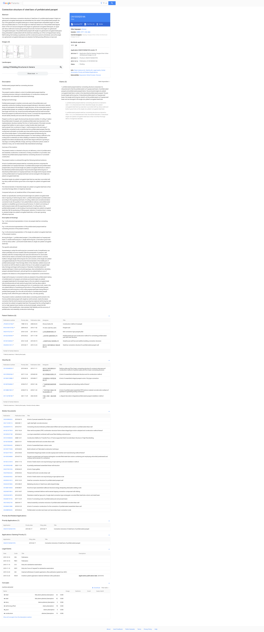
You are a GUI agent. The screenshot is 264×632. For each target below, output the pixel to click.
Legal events (97, 70)
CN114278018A (8, 396)
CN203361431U (8, 345)
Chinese (84, 29)
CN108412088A (8, 378)
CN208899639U (8, 510)
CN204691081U (8, 491)
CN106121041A (8, 462)
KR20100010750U (8, 327)
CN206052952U (8, 476)
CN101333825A (8, 438)
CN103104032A (8, 341)
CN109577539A (8, 449)
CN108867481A (8, 390)
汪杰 (85, 32)
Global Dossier (90, 75)
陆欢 (89, 32)
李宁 (82, 32)
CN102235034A (8, 335)
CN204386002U (8, 419)
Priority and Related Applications (88, 72)
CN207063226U (8, 473)
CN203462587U (8, 495)
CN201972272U (8, 331)
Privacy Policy (148, 629)
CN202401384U (8, 484)
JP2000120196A (8, 324)
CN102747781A (8, 430)
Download (97, 587)
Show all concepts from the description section (17, 617)
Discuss (98, 75)
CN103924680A (8, 456)
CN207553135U (8, 469)
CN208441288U (8, 506)
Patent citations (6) (79, 70)
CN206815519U (8, 499)
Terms (139, 629)
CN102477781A (8, 453)
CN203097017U (8, 427)
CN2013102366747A (9, 529)
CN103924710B (7, 434)
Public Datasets (130, 629)
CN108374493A (8, 488)
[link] (5, 595)
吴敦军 (79, 32)
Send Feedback (118, 629)
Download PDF (77, 24)
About (108, 629)
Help (156, 629)
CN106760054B (7, 441)
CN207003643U (8, 445)
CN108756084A (8, 384)
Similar (100, 24)
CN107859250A (8, 374)
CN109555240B (7, 465)
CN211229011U (8, 423)
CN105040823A (8, 368)
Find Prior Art (90, 24)
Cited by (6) (89, 70)
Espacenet (83, 75)
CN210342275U (8, 502)
